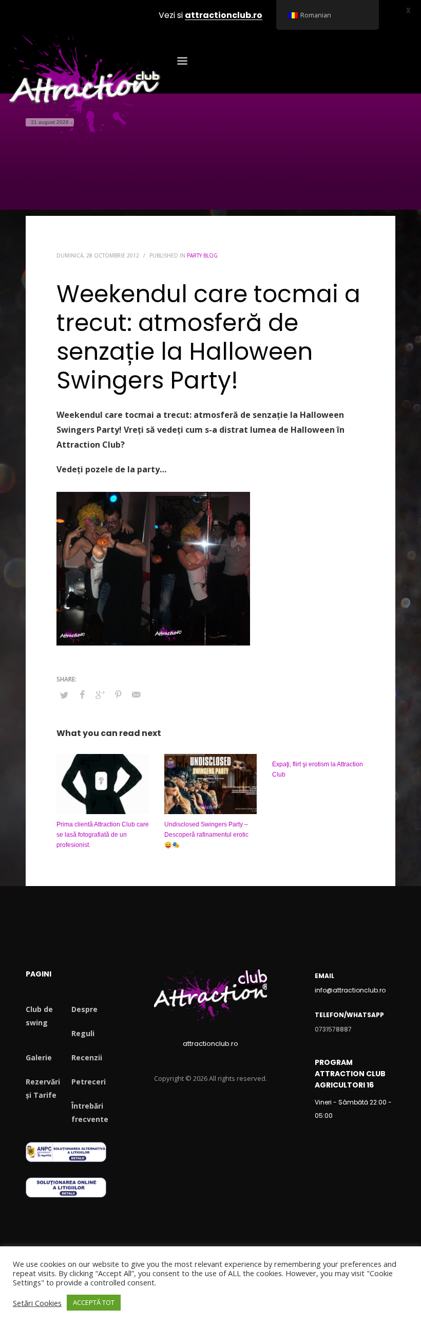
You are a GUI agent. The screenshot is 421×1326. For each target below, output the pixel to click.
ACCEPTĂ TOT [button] (93, 1302)
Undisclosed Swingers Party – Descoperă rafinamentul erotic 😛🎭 (206, 835)
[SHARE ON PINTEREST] (118, 694)
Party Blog (202, 255)
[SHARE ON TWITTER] (64, 695)
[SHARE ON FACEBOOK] (82, 694)
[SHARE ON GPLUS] (100, 694)
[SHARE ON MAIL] (136, 694)
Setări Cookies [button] (37, 1302)
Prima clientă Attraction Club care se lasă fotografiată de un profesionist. (102, 835)
